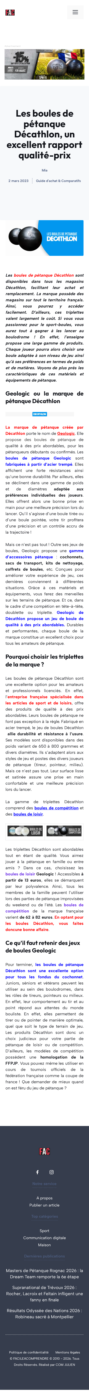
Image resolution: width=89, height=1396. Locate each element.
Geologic (66, 433)
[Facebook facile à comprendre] (37, 1172)
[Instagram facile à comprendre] (51, 1172)
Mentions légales (67, 1352)
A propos (44, 1198)
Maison (44, 1245)
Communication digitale (44, 1238)
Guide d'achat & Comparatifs (58, 181)
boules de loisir (28, 814)
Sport (44, 1230)
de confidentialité (36, 1352)
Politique (16, 1352)
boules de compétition (56, 807)
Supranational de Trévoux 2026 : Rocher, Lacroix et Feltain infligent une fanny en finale (44, 1293)
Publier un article (44, 1205)
